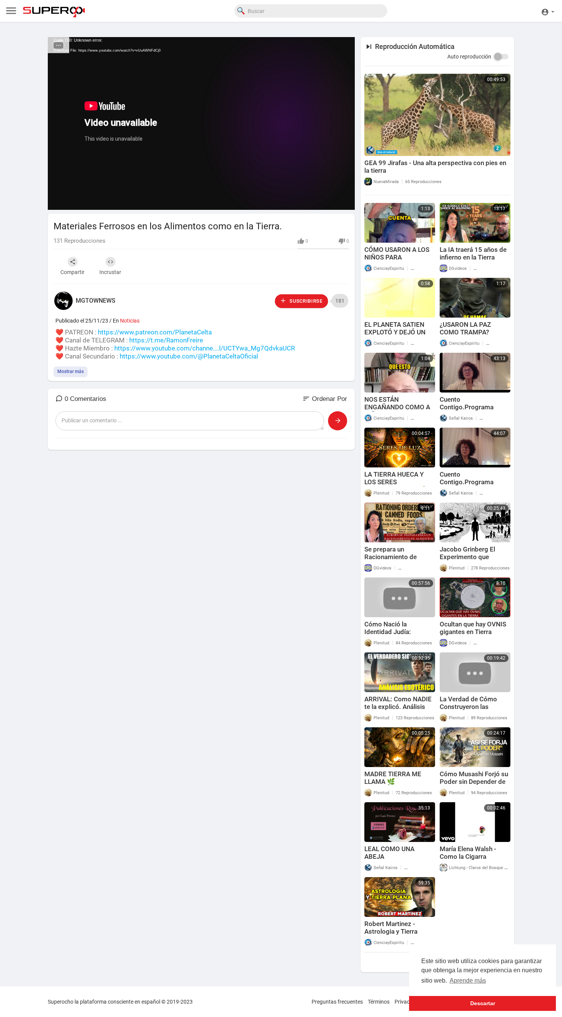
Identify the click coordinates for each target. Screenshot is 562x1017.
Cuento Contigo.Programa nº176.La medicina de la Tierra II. (475, 411)
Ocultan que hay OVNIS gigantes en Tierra (473, 628)
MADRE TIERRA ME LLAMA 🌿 (392, 777)
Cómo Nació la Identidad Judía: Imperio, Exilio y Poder (396, 631)
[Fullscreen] (344, 200)
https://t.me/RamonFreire (166, 340)
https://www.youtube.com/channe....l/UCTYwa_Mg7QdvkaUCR (204, 348)
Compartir (72, 272)
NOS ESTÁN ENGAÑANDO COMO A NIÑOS (397, 407)
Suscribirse (305, 301)
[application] (201, 123)
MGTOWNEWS (95, 300)
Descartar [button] (482, 1003)
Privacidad (407, 1002)
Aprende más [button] (468, 980)
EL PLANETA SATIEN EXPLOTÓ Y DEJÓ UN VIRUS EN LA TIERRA (395, 332)
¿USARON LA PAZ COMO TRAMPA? (465, 328)
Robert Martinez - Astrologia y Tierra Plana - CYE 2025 (390, 931)
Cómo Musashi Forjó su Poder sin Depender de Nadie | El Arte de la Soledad (474, 785)
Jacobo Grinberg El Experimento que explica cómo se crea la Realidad (474, 560)
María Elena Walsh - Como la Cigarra (468, 852)
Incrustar (110, 272)
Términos (379, 1002)
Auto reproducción (469, 57)
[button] (547, 11)
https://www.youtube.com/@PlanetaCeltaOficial (189, 356)
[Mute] (331, 200)
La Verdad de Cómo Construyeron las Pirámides (468, 706)
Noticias (130, 321)
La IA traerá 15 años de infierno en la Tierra (473, 253)
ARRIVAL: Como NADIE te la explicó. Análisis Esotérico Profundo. (398, 706)
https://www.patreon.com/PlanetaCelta (155, 332)
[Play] (58, 200)
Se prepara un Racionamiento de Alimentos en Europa (394, 556)
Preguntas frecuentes (337, 1002)
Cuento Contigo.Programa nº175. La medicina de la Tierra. (472, 485)
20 (305, 200)
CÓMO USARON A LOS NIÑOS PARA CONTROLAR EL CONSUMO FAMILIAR (396, 261)
